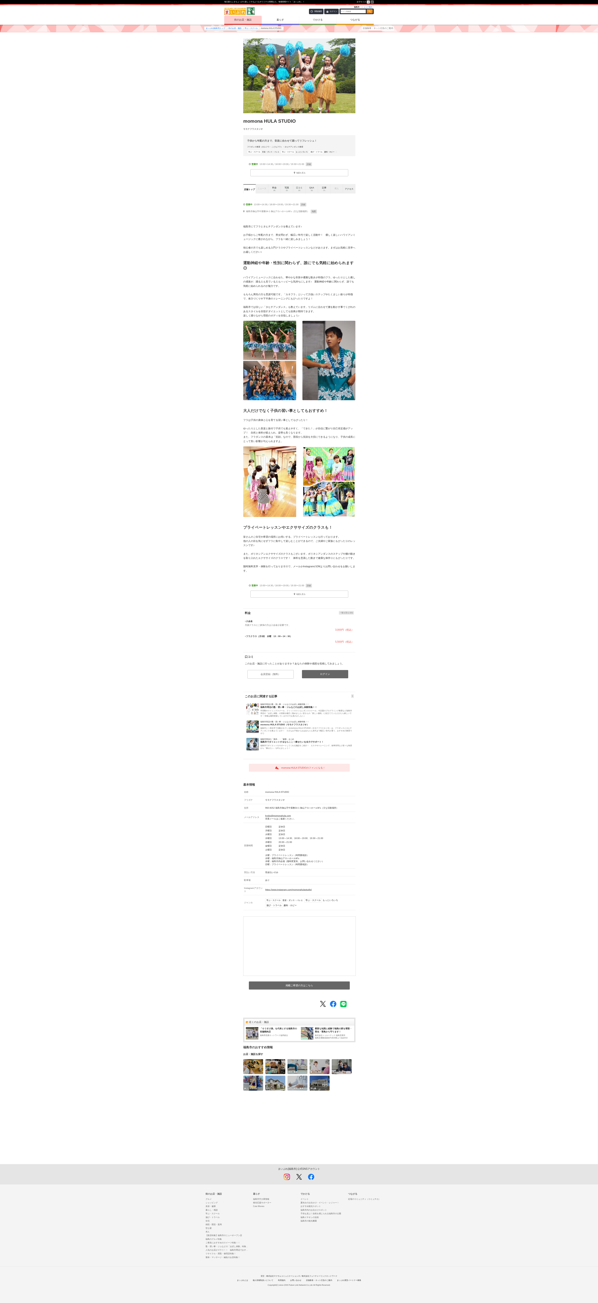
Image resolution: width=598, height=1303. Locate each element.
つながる (355, 19)
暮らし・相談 (212, 1210)
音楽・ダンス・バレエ (263, 152)
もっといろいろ (295, 152)
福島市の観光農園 (309, 1221)
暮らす (280, 19)
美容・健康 (211, 1206)
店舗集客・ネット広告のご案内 (378, 28)
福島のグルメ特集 (214, 1239)
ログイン (333, 11)
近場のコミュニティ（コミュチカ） (364, 1199)
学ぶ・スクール (251, 28)
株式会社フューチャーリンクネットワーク (319, 1276)
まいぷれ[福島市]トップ (215, 28)
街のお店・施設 (243, 19)
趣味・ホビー (323, 152)
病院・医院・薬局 (214, 1224)
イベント (305, 1199)
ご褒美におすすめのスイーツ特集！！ (223, 1242)
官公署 (209, 1228)
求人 (208, 1232)
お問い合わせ (295, 1280)
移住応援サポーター (262, 1202)
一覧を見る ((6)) (346, 613)
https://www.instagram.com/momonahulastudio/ (288, 889)
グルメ (209, 1199)
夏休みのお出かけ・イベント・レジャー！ (320, 1202)
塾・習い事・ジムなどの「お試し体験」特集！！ (228, 1246)
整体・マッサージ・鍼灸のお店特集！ (223, 1257)
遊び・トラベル (213, 1217)
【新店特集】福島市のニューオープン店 (224, 1235)
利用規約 (281, 1280)
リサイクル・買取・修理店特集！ (221, 1253)
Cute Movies (258, 1206)
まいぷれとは (242, 1280)
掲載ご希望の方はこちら (299, 985)
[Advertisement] (299, 1130)
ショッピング (212, 1202)
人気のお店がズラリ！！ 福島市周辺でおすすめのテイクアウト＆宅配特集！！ (228, 1250)
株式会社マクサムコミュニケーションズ (283, 1276)
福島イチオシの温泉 (310, 1217)
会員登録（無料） (270, 674)
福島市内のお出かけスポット (314, 1210)
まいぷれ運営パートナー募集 (349, 1280)
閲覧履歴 (318, 11)
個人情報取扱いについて (263, 1280)
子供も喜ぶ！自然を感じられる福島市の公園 (321, 1213)
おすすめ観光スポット (311, 1206)
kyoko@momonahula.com (278, 815)
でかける (318, 19)
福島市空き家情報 (261, 1199)
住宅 (208, 1221)
